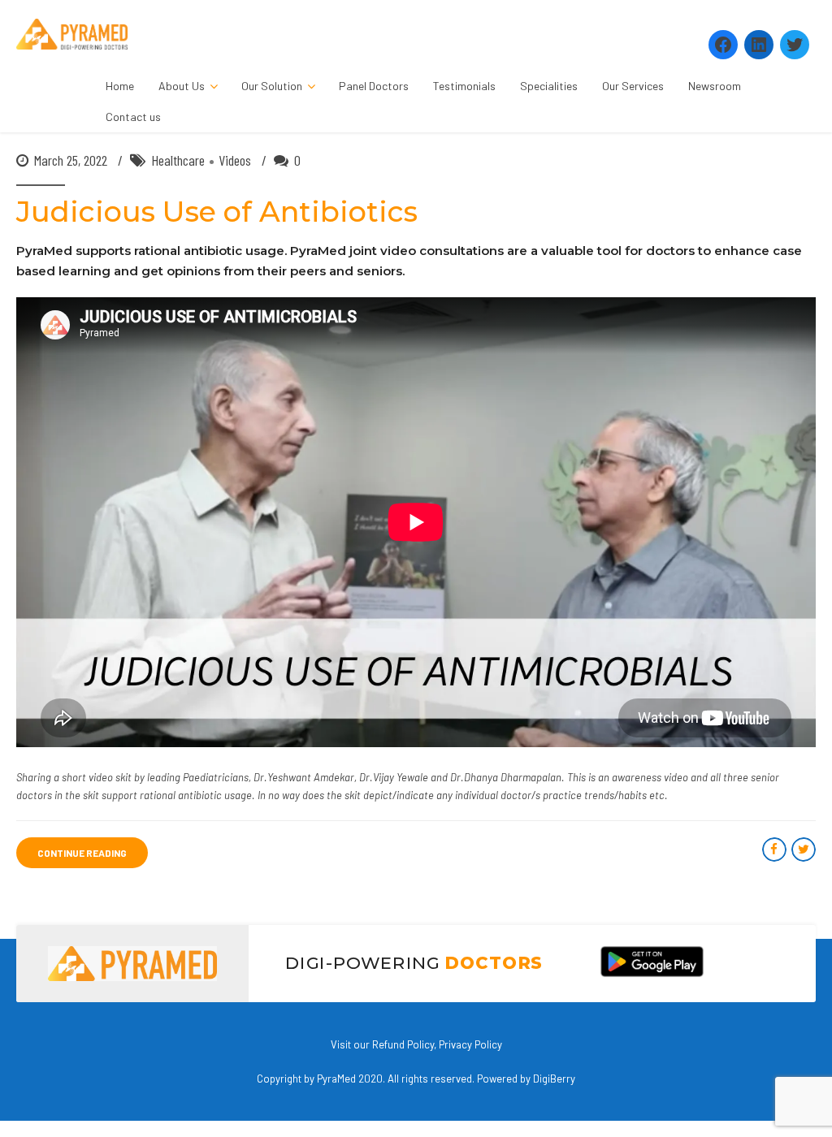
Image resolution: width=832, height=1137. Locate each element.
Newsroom (714, 86)
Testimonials (464, 86)
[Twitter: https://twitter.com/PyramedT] (794, 44)
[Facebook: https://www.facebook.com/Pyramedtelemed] (723, 44)
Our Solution (271, 86)
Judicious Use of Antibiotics (217, 211)
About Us (181, 86)
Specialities (549, 86)
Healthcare (178, 160)
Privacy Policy (470, 1044)
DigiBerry (554, 1078)
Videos (235, 160)
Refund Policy (403, 1044)
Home (120, 86)
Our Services (633, 86)
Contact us (133, 116)
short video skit (97, 777)
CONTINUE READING (82, 852)
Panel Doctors (374, 86)
